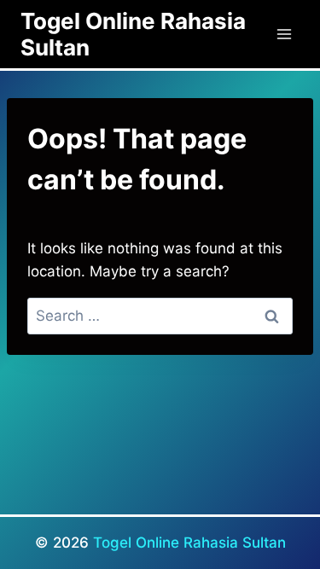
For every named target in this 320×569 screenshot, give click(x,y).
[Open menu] (284, 33)
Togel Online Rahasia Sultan (189, 542)
